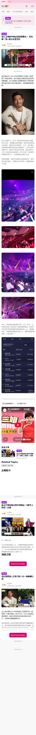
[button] (3, 19)
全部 (3, 11)
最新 (8, 11)
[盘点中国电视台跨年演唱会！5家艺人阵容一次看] (8, 453)
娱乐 (26, 11)
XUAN (3, 1)
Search (26, 6)
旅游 (32, 11)
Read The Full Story (18, 564)
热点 (10, 1)
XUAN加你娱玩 (17, 11)
